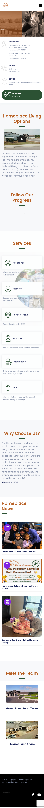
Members (6, 793)
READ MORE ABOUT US (10, 482)
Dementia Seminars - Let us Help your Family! (20, 641)
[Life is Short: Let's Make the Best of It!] (22, 535)
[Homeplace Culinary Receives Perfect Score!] (22, 571)
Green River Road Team (22, 708)
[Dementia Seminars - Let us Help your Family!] (22, 616)
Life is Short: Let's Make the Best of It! (19, 551)
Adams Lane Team (22, 744)
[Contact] (22, 95)
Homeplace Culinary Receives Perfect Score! (20, 587)
